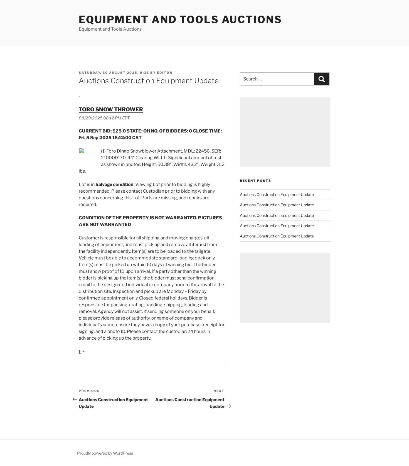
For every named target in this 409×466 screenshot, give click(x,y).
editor (165, 73)
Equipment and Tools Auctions (180, 19)
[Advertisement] (285, 132)
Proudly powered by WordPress (105, 453)
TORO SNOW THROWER (111, 109)
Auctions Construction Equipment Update (277, 194)
